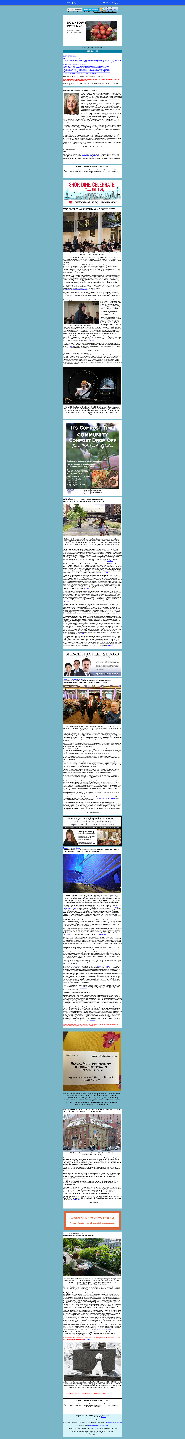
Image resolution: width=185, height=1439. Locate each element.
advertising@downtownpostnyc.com (98, 1425)
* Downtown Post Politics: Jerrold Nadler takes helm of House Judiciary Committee (86, 69)
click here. (100, 76)
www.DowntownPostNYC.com (76, 79)
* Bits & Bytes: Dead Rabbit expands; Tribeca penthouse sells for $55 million (84, 67)
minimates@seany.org (102, 934)
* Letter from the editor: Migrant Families (74, 64)
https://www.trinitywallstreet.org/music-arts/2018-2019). (80, 289)
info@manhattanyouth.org (73, 917)
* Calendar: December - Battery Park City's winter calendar (79, 73)
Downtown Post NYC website (107, 798)
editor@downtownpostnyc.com (113, 1422)
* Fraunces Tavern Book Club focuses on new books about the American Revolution (86, 72)
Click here (106, 1393)
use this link (83, 988)
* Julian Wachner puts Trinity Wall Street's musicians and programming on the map (86, 66)
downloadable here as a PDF (105, 966)
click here (107, 147)
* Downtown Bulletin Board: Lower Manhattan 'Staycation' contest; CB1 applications (86, 70)
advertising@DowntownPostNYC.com (105, 12)
